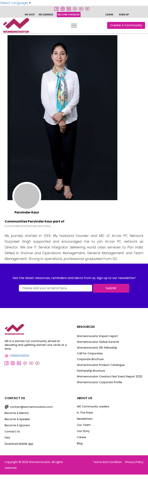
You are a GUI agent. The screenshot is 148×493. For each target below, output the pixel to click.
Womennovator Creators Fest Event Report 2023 (109, 376)
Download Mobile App (19, 444)
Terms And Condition (107, 462)
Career (81, 437)
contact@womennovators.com (29, 407)
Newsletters (84, 419)
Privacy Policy (134, 462)
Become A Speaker (17, 419)
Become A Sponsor (17, 425)
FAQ (7, 438)
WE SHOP (30, 14)
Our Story (83, 431)
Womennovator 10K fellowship (97, 348)
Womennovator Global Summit (98, 342)
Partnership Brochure (91, 371)
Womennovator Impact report (97, 336)
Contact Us (12, 431)
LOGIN (109, 14)
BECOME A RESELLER (69, 14)
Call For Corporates (90, 353)
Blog (79, 443)
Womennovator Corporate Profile (99, 382)
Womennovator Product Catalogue (101, 365)
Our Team (84, 425)
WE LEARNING (46, 14)
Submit (111, 288)
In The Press (85, 413)
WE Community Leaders (93, 406)
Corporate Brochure (90, 359)
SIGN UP (124, 14)
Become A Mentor (17, 413)
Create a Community (126, 25)
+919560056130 (18, 356)
